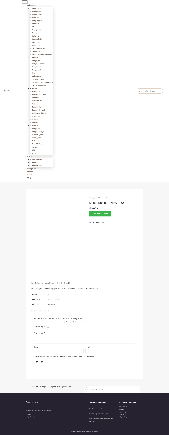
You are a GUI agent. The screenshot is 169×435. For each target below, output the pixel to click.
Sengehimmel (37, 67)
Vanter (34, 147)
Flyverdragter (37, 135)
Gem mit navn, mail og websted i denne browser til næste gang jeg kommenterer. (65, 356)
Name (36, 347)
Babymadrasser (38, 64)
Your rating (39, 326)
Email (88, 347)
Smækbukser (37, 144)
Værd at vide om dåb (95, 409)
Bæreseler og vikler (39, 94)
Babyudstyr (31, 5)
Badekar (35, 24)
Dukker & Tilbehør (39, 113)
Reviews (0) (66, 283)
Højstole (35, 36)
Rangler (35, 122)
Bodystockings (38, 132)
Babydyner (36, 61)
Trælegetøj (36, 116)
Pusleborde (36, 45)
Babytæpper (37, 21)
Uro (33, 73)
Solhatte (35, 141)
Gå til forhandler (99, 214)
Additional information (51, 283)
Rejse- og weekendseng (44, 82)
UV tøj (34, 153)
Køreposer (36, 98)
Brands (30, 172)
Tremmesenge (40, 85)
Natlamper (36, 42)
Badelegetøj (37, 107)
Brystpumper (37, 30)
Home (91, 198)
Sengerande (37, 70)
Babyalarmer (37, 14)
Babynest (36, 17)
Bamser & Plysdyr (39, 110)
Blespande (36, 27)
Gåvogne (35, 33)
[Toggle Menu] (24, 2)
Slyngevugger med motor (42, 54)
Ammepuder (37, 11)
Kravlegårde (37, 39)
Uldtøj (34, 150)
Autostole (36, 91)
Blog (29, 178)
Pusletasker (37, 101)
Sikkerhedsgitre (38, 48)
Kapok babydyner (124, 412)
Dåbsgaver (31, 169)
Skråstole (36, 51)
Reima (50, 294)
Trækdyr (35, 119)
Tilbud (29, 175)
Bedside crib (39, 79)
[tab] (35, 283)
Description (35, 283)
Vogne (29, 156)
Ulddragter (36, 138)
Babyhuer (36, 128)
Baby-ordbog (123, 417)
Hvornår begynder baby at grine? (99, 414)
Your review (39, 333)
